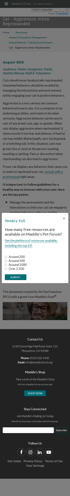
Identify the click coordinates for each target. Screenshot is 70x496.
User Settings (35, 465)
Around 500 (17, 261)
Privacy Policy (33, 461)
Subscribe (61, 430)
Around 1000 (18, 265)
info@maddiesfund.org (39, 362)
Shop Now (35, 393)
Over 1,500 (16, 269)
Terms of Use (54, 461)
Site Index (14, 461)
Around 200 (17, 257)
